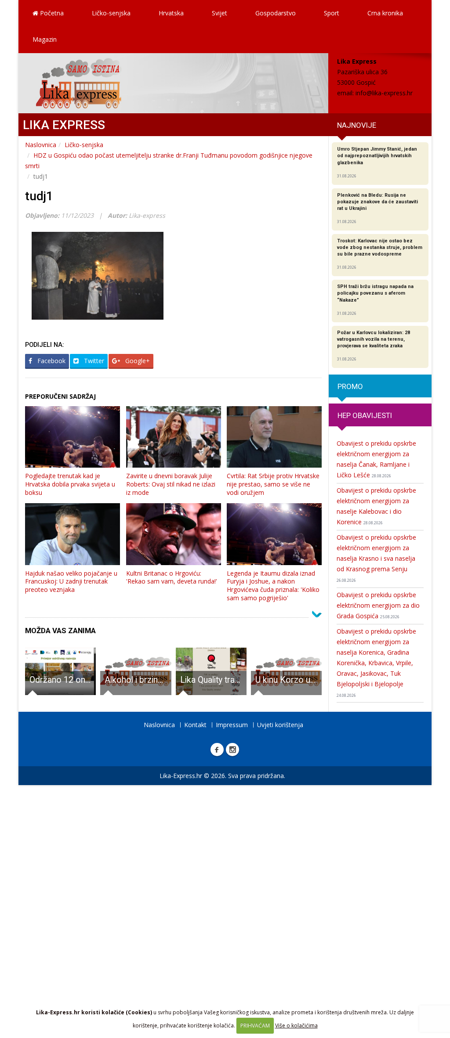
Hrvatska (171, 13)
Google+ (136, 361)
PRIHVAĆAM (255, 1025)
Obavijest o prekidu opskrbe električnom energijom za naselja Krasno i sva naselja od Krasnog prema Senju (376, 558)
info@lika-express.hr (384, 93)
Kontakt (195, 725)
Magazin (45, 39)
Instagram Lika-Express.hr (232, 749)
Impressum (232, 725)
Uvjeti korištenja (280, 725)
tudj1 (39, 196)
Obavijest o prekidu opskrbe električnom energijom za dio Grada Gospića (378, 605)
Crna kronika (385, 13)
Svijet (219, 13)
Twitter (93, 361)
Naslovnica (40, 145)
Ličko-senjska (111, 13)
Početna (51, 13)
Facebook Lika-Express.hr (217, 749)
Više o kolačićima (296, 1025)
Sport (331, 13)
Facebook (50, 361)
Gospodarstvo (275, 13)
